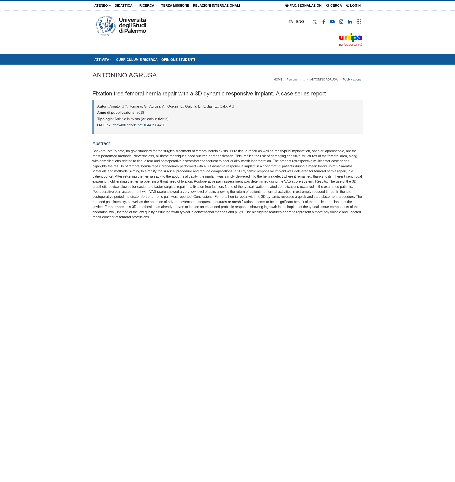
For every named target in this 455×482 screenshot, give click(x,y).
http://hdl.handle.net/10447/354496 (139, 125)
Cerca (335, 5)
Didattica (124, 5)
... (304, 79)
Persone (292, 79)
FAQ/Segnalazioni (306, 5)
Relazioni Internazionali (216, 5)
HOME (278, 79)
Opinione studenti (178, 59)
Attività (102, 59)
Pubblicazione (352, 79)
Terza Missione (175, 5)
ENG (300, 21)
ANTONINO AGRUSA (124, 75)
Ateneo (101, 5)
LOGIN (355, 5)
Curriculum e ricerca (137, 59)
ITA (290, 21)
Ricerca (147, 5)
